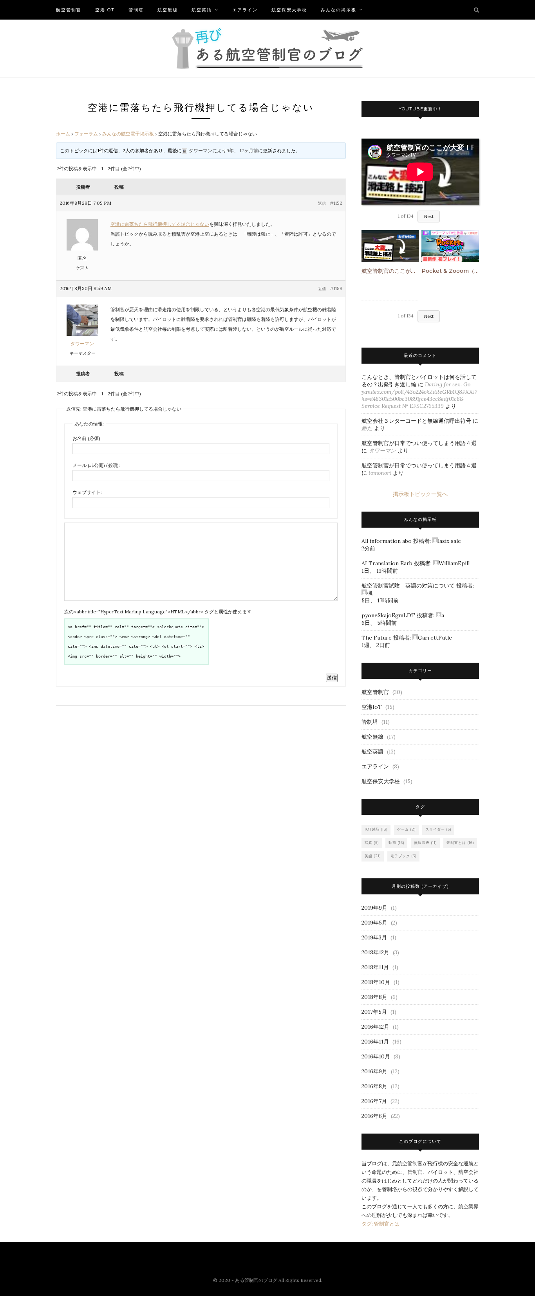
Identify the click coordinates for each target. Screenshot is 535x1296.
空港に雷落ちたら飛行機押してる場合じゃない (159, 224)
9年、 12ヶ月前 (242, 150)
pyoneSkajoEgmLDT (388, 615)
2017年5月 (374, 1011)
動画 (397, 842)
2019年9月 (374, 907)
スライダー (438, 829)
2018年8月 (374, 996)
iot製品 (376, 829)
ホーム (63, 134)
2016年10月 (375, 1056)
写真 (372, 842)
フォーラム (86, 134)
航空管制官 (68, 10)
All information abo (386, 540)
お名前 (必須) (86, 438)
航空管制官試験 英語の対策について (408, 585)
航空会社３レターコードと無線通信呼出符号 (416, 420)
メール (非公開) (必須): (96, 465)
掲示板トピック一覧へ (420, 493)
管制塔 (136, 10)
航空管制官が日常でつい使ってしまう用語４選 (419, 443)
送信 (332, 678)
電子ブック (403, 856)
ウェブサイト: (87, 492)
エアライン (245, 10)
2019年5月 (374, 922)
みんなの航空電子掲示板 (128, 134)
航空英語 (202, 10)
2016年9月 (374, 1071)
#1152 (336, 203)
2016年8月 (374, 1086)
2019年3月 (374, 937)
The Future (376, 637)
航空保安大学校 (289, 10)
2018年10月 (375, 982)
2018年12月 (375, 952)
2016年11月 (375, 1041)
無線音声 (425, 842)
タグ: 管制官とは (380, 1223)
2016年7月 (374, 1101)
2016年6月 (374, 1115)
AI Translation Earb (386, 563)
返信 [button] (322, 203)
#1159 (336, 288)
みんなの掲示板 (338, 10)
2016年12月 (375, 1026)
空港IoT (105, 10)
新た (366, 428)
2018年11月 (375, 967)
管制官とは (460, 842)
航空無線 (167, 10)
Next (429, 216)
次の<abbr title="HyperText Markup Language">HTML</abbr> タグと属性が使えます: (158, 612)
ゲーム (406, 829)
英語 (373, 856)
